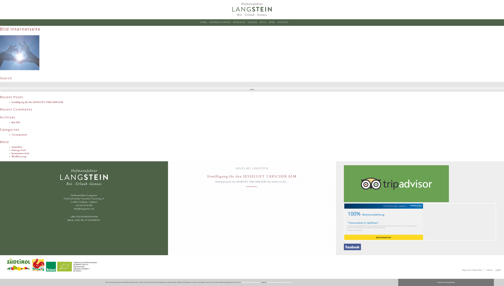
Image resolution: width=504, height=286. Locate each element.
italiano (490, 270)
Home (203, 22)
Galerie (252, 22)
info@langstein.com (84, 208)
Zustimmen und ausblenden (446, 282)
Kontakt (283, 22)
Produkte (239, 22)
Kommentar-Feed (20, 153)
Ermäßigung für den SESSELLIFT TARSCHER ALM (37, 102)
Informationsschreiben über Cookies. (280, 282)
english (498, 270)
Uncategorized (19, 134)
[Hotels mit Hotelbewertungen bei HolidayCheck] (416, 206)
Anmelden (17, 147)
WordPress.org (19, 156)
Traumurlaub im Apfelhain (363, 222)
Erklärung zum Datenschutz (251, 282)
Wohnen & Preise (219, 22)
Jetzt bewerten (383, 237)
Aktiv (263, 22)
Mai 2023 (16, 122)
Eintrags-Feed (18, 150)
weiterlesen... (252, 186)
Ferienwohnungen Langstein (394, 206)
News (272, 22)
